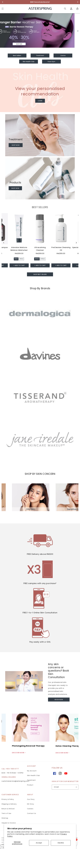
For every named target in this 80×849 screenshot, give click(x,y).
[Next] (77, 31)
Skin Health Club (33, 775)
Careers (30, 809)
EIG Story (30, 804)
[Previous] (2, 31)
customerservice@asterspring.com (15, 781)
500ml (43, 259)
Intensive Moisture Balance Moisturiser (19, 248)
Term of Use (6, 813)
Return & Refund (8, 809)
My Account (31, 771)
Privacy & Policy (8, 799)
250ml (37, 259)
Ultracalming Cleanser (40, 248)
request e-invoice (9, 823)
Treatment (31, 780)
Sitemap (5, 818)
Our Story (30, 799)
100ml (21, 259)
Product (30, 785)
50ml (16, 259)
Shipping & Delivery (9, 804)
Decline (61, 843)
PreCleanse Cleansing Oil (61, 248)
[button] (2, 8)
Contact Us (31, 813)
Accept (39, 843)
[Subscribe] (76, 787)
